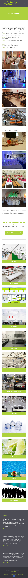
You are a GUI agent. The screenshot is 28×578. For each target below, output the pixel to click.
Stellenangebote (14, 500)
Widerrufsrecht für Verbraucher (10, 573)
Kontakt (11, 574)
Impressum (16, 574)
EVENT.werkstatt (14, 283)
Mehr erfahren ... (6, 528)
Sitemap (21, 574)
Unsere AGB (20, 573)
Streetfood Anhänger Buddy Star (14, 391)
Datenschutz (5, 574)
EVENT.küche (14, 348)
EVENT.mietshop (14, 304)
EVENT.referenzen (14, 370)
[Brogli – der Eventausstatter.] (11, 6)
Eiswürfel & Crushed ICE (14, 435)
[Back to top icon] (25, 575)
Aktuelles (14, 478)
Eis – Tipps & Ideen (14, 456)
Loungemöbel (14, 413)
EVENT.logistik (14, 326)
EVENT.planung (14, 261)
